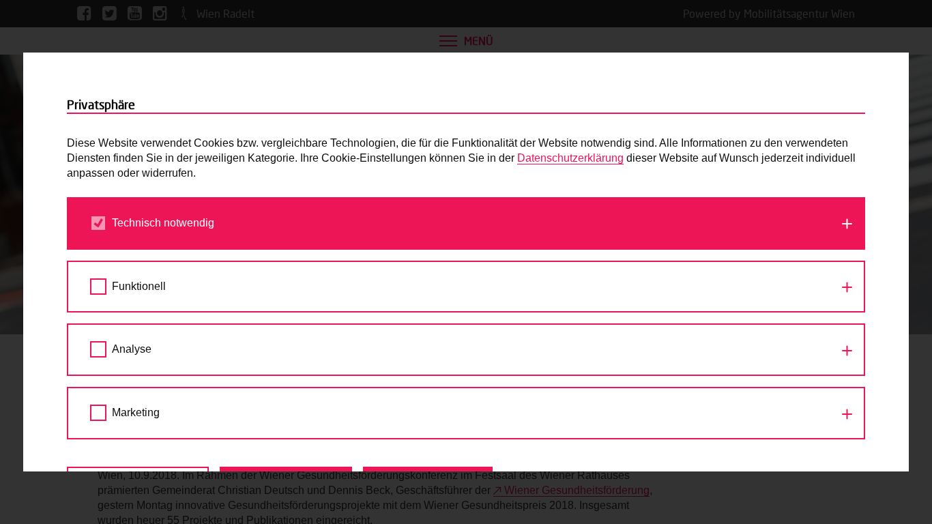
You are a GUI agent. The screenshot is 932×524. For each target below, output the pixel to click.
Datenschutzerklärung (570, 158)
